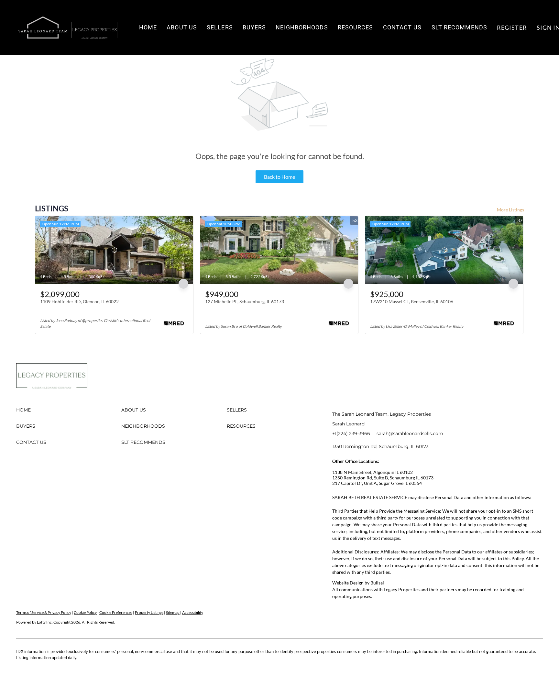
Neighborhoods (302, 27)
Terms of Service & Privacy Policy (43, 612)
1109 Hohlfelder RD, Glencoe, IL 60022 (79, 301)
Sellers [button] (220, 27)
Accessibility (192, 612)
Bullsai (377, 582)
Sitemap (173, 612)
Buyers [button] (254, 27)
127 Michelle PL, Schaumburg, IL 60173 (244, 301)
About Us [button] (182, 27)
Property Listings (149, 612)
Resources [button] (355, 27)
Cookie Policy (85, 612)
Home (148, 27)
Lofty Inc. (45, 622)
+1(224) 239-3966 (351, 433)
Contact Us (402, 27)
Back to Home (279, 177)
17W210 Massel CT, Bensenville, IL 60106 (411, 301)
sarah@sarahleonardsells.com (410, 433)
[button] (68, 27)
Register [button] (512, 27)
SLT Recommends (459, 27)
